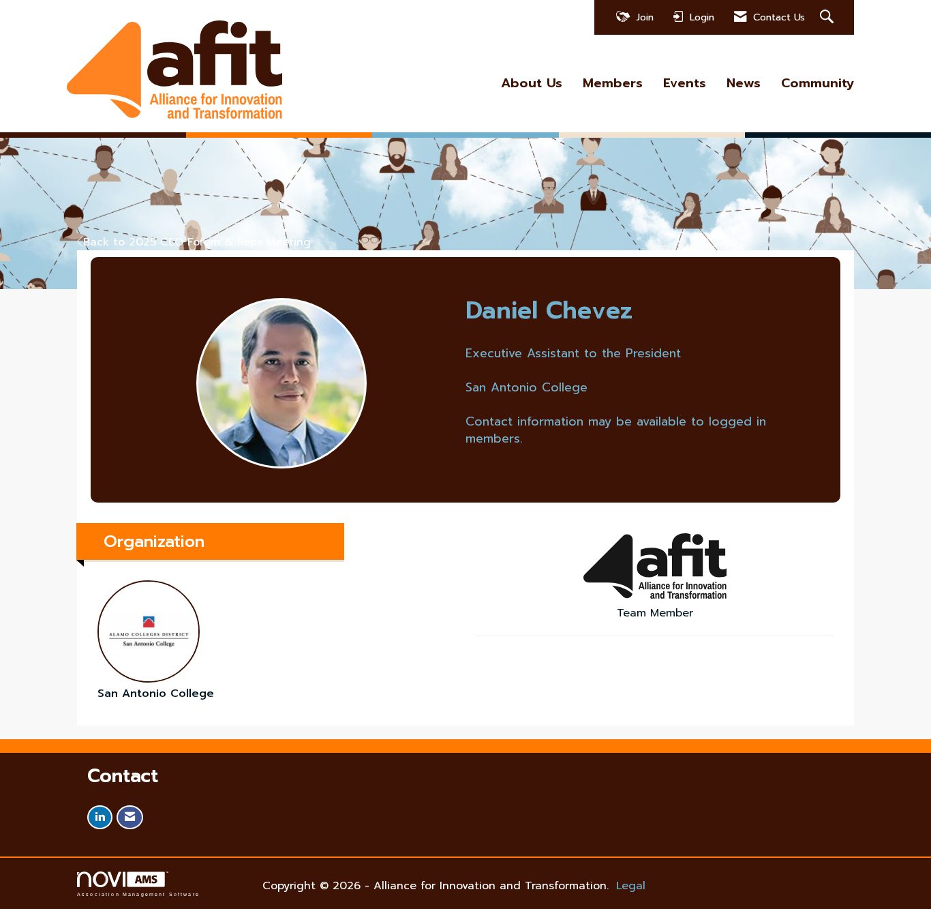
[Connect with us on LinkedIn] (99, 817)
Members (613, 83)
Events (684, 83)
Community (817, 83)
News (744, 83)
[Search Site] (828, 17)
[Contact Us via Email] (130, 817)
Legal (630, 886)
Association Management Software (138, 894)
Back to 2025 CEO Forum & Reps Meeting (197, 242)
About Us (531, 83)
